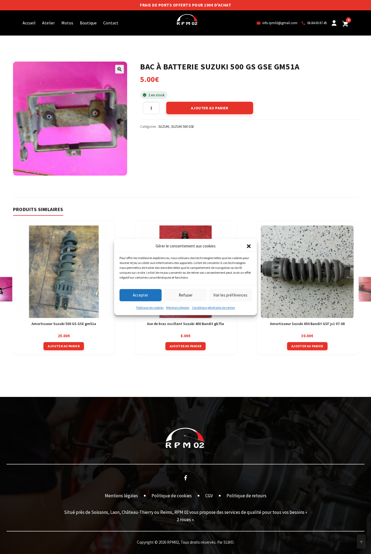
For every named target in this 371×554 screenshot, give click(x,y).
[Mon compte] (334, 23)
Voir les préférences (230, 295)
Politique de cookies (150, 308)
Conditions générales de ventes (213, 308)
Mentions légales (177, 308)
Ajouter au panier (209, 108)
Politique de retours (246, 496)
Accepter (140, 295)
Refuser (186, 295)
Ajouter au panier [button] (64, 346)
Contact (110, 23)
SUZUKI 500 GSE (182, 126)
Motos (67, 23)
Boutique (88, 23)
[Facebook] (185, 477)
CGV (209, 496)
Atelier (48, 23)
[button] (248, 246)
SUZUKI (163, 126)
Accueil (29, 23)
